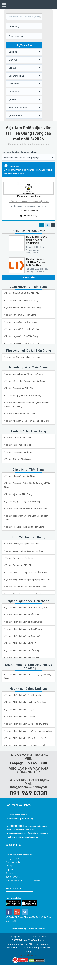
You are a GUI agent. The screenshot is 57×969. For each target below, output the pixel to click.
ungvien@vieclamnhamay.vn (25, 837)
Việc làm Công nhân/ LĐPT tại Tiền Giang (23, 374)
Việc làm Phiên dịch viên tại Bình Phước (23, 629)
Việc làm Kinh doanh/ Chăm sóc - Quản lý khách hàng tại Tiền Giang (26, 404)
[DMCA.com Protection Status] (37, 960)
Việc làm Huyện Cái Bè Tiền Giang (20, 315)
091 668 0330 (36, 763)
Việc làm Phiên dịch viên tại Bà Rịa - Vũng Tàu (25, 607)
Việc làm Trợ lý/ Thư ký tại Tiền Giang (22, 501)
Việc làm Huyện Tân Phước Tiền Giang (22, 307)
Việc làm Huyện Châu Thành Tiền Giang (22, 329)
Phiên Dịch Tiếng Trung (29, 196)
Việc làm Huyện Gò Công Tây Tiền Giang (23, 343)
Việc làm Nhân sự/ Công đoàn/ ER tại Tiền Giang (26, 421)
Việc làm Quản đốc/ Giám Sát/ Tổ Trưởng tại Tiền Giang (27, 485)
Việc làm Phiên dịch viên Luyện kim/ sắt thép (25, 702)
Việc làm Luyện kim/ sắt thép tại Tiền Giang (24, 551)
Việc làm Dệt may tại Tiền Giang (19, 565)
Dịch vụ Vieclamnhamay (17, 815)
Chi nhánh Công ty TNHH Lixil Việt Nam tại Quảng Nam (36, 262)
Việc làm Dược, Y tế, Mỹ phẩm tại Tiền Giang (25, 572)
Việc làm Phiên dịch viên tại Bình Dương (23, 622)
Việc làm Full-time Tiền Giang (17, 438)
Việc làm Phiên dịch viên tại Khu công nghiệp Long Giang (27, 676)
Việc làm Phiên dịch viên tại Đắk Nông (21, 650)
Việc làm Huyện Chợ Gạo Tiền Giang (21, 336)
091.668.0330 (16, 833)
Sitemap (9, 873)
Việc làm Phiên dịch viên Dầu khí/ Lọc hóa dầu (25, 738)
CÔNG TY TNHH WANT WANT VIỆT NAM (29, 201)
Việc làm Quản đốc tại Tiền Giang (19, 388)
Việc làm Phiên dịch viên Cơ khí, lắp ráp (22, 695)
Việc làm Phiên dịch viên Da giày (19, 709)
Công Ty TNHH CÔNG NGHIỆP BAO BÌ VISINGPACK (36, 240)
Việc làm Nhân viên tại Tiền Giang (19, 476)
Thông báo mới (12, 858)
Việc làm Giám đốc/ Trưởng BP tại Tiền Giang (25, 508)
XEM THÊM (30, 277)
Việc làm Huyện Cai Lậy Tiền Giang (20, 322)
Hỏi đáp (9, 866)
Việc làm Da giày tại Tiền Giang (18, 558)
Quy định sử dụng (14, 862)
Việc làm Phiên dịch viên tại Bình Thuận (22, 636)
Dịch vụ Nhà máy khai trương (19, 818)
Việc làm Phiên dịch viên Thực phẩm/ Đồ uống (25, 745)
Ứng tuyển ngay (29, 215)
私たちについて (13, 877)
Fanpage (17, 763)
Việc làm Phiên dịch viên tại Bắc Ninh (21, 614)
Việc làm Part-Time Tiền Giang (18, 445)
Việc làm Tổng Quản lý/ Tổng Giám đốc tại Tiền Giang (26, 518)
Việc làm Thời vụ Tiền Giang (17, 459)
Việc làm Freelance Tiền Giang (18, 452)
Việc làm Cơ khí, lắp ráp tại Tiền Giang (22, 544)
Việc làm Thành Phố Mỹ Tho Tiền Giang (22, 293)
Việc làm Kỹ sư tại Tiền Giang (18, 494)
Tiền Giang (17, 206)
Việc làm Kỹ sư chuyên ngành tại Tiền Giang (24, 381)
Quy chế (9, 869)
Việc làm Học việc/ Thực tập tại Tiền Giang (24, 527)
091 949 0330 (28, 793)
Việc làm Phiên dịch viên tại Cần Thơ (21, 643)
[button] (24, 26)
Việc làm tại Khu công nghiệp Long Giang (23, 357)
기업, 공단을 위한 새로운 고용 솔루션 (23, 880)
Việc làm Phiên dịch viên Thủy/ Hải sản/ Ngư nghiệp (28, 731)
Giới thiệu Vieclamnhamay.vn (19, 855)
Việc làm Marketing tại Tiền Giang (19, 413)
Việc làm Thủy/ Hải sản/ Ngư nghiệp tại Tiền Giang (27, 579)
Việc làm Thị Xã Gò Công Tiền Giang (21, 300)
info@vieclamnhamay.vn (23, 830)
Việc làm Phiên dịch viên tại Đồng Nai (21, 658)
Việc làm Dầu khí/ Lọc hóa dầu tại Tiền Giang (25, 587)
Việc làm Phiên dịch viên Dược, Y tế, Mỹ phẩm (26, 724)
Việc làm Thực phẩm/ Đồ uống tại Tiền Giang (25, 594)
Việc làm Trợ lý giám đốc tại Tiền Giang (22, 395)
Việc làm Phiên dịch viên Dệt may (19, 717)
